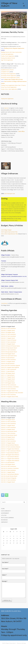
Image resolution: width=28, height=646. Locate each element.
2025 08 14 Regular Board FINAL (9, 396)
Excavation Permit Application (8, 75)
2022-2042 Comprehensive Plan (9, 234)
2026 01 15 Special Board (7, 371)
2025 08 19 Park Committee (8, 394)
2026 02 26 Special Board (7, 363)
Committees (4, 303)
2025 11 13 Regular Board (8, 379)
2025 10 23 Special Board (7, 381)
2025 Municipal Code (9, 193)
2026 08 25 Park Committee (8, 328)
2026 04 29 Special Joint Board (9, 348)
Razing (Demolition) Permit (8, 58)
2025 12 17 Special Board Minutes (10, 456)
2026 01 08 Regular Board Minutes (10, 454)
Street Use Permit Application (8, 87)
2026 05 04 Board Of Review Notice (10, 346)
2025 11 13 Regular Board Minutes (10, 460)
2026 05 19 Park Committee (8, 342)
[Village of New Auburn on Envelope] (2, 495)
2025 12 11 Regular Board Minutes (10, 458)
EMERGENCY (4, 522)
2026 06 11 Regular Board (8, 338)
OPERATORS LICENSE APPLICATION (13, 79)
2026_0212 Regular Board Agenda (10, 367)
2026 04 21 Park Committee (8, 350)
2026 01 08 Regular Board (8, 373)
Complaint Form (5, 71)
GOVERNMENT (5, 513)
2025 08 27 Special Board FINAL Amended (12, 392)
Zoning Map (4, 207)
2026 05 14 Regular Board (8, 344)
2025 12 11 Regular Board (8, 377)
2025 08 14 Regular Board (8, 482)
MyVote (6, 108)
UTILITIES (3, 515)
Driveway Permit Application (8, 73)
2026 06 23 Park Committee (8, 336)
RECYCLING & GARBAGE (7, 517)
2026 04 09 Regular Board (8, 353)
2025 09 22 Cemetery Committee (10, 386)
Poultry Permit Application (7, 56)
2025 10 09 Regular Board (8, 383)
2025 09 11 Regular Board (8, 472)
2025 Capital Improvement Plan (9, 232)
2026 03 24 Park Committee (8, 359)
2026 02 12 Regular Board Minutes (10, 449)
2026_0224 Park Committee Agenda (10, 365)
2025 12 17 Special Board (7, 375)
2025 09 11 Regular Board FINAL (9, 390)
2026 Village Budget (6, 230)
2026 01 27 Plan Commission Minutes (10, 451)
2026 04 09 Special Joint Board (9, 351)
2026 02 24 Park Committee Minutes (10, 447)
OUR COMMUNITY (6, 511)
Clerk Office (21, 131)
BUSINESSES (4, 520)
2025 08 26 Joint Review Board (9, 476)
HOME (3, 508)
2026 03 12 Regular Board (8, 361)
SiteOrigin (23, 643)
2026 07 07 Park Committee (8, 334)
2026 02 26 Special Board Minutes (10, 445)
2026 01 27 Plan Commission (8, 369)
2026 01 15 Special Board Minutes (10, 452)
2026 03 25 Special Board (7, 357)
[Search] (24, 502)
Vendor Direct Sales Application (9, 89)
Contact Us (7, 600)
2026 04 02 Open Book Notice (9, 355)
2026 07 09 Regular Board (8, 332)
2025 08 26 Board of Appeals (8, 478)
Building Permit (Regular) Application (14, 48)
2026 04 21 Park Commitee (8, 433)
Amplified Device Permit (7, 69)
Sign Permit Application (7, 60)
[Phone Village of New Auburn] (6, 495)
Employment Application (7, 98)
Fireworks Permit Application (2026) (10, 77)
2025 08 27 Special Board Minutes (10, 474)
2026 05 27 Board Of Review (8, 340)
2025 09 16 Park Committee (8, 388)
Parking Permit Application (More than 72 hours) (13, 85)
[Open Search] (23, 3)
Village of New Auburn (9, 4)
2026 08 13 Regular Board (8, 330)
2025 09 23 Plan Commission (8, 385)
